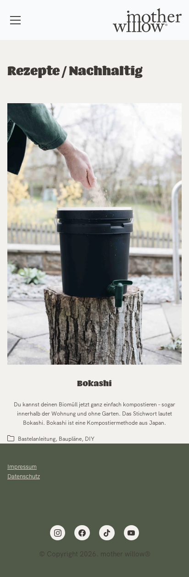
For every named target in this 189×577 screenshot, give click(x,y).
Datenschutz (23, 476)
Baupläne (70, 439)
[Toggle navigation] (15, 20)
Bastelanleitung (37, 439)
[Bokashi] (94, 234)
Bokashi (94, 384)
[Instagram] (58, 533)
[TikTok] (107, 533)
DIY (89, 439)
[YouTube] (131, 533)
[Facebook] (82, 533)
